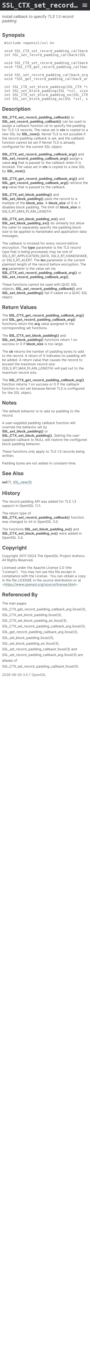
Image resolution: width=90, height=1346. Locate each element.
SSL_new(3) (22, 482)
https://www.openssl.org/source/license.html (39, 584)
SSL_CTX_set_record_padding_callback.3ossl (41, 5)
